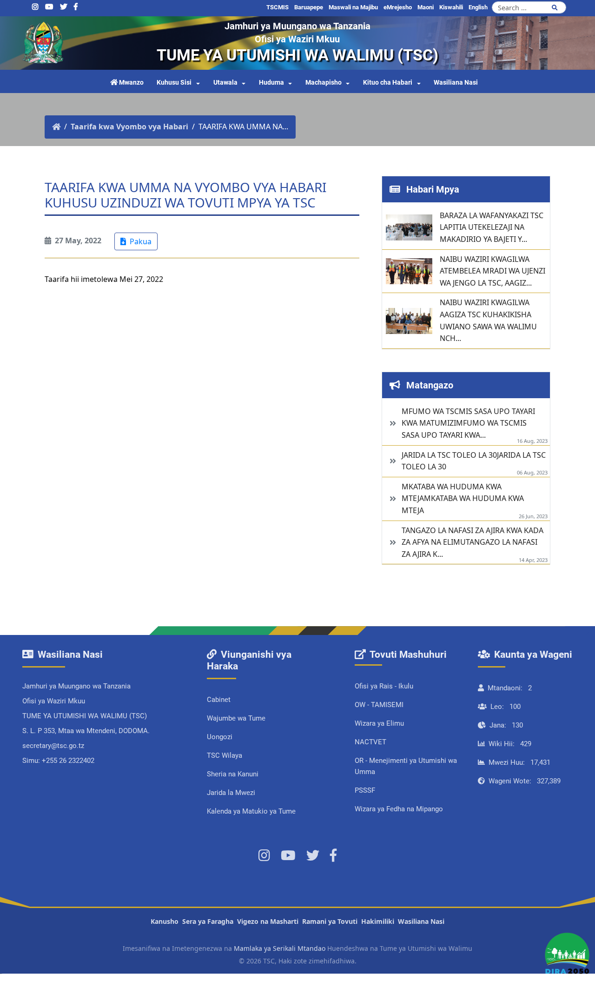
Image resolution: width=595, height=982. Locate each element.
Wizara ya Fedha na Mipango (399, 809)
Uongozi (219, 737)
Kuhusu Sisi (174, 83)
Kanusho (164, 921)
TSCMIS (277, 7)
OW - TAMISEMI (379, 705)
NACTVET (370, 742)
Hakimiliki (377, 921)
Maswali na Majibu (353, 7)
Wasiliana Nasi (456, 83)
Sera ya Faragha (207, 921)
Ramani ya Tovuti (329, 921)
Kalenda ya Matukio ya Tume (251, 811)
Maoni (425, 7)
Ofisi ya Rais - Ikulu (384, 686)
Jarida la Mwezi (231, 792)
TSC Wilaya (224, 755)
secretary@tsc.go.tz (53, 746)
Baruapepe (308, 7)
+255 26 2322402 (68, 760)
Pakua (140, 241)
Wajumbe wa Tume (236, 718)
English (478, 7)
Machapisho (323, 83)
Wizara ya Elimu (379, 723)
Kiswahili (451, 7)
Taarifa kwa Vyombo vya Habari (129, 126)
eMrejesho (397, 7)
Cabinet (219, 699)
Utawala (225, 83)
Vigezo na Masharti (267, 921)
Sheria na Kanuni (232, 774)
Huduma (271, 83)
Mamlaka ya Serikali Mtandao (279, 948)
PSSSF (365, 790)
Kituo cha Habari (387, 83)
